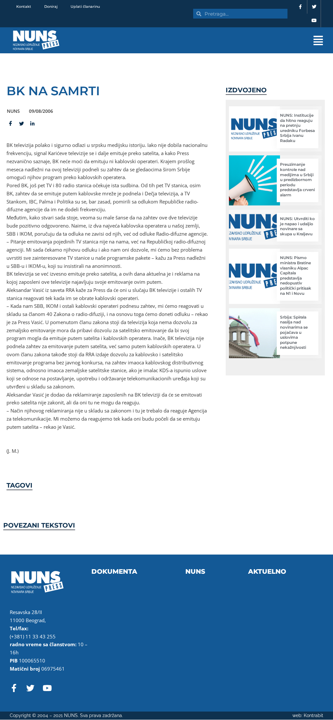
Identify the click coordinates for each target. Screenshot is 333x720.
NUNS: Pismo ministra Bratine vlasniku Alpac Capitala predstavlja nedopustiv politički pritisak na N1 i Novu (295, 275)
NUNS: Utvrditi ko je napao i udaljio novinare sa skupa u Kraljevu (297, 226)
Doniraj (51, 6)
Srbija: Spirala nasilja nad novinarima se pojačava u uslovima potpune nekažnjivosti (294, 332)
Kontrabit (313, 715)
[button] (211, 40)
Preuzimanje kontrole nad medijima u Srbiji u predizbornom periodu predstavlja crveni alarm (297, 179)
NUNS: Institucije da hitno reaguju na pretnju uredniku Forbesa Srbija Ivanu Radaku (297, 128)
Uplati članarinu (85, 6)
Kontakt (23, 6)
